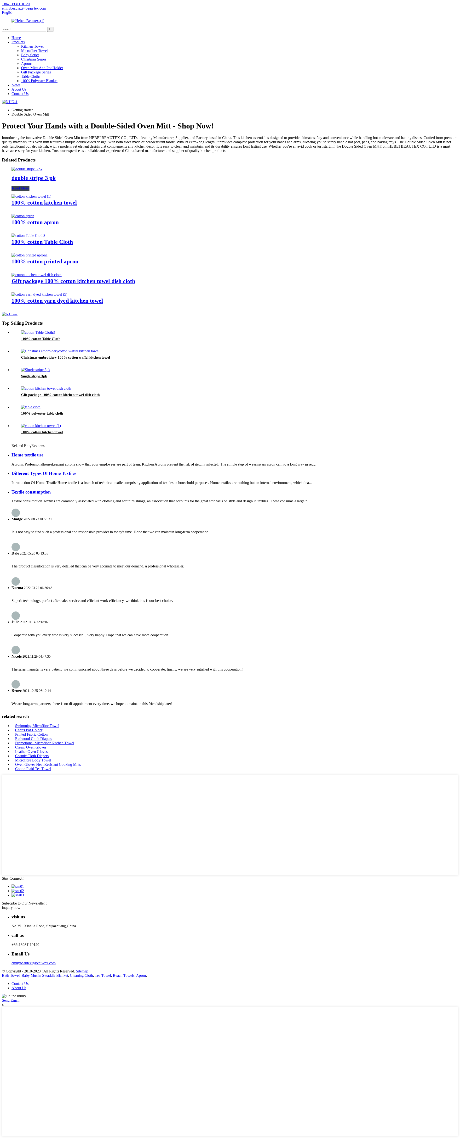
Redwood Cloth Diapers (33, 739)
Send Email (10, 1000)
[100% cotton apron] (23, 216)
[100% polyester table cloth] (30, 407)
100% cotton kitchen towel (44, 203)
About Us (19, 89)
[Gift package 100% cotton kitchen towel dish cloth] (37, 275)
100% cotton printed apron (45, 261)
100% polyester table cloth (42, 413)
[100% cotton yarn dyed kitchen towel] (39, 294)
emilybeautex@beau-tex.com (34, 963)
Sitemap (82, 971)
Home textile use (27, 454)
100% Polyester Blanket (39, 81)
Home (16, 38)
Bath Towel (11, 975)
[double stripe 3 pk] (27, 169)
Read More (20, 188)
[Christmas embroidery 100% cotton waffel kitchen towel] (60, 351)
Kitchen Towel (32, 46)
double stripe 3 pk (34, 178)
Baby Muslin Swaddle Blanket (45, 975)
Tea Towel (103, 975)
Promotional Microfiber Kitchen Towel (44, 743)
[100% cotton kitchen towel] (31, 196)
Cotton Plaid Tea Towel (33, 769)
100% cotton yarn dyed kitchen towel (57, 301)
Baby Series (30, 55)
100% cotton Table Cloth (42, 242)
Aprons (26, 63)
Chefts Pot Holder (28, 730)
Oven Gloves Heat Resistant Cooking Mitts (48, 764)
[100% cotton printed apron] (30, 255)
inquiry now (11, 907)
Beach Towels (123, 975)
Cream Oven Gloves (30, 747)
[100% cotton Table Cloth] (28, 235)
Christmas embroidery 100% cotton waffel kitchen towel (65, 357)
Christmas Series (33, 59)
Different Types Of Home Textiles (44, 473)
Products (18, 42)
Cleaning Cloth (81, 975)
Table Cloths (30, 76)
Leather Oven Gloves (31, 751)
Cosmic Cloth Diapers (32, 756)
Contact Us (20, 94)
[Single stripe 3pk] (35, 370)
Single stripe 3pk (34, 376)
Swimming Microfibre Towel (37, 726)
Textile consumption (31, 491)
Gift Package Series (36, 72)
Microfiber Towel (34, 51)
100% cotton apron (35, 222)
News (16, 85)
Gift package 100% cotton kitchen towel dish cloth (73, 281)
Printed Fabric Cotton (31, 734)
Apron (141, 975)
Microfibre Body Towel (33, 760)
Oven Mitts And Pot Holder (42, 68)
